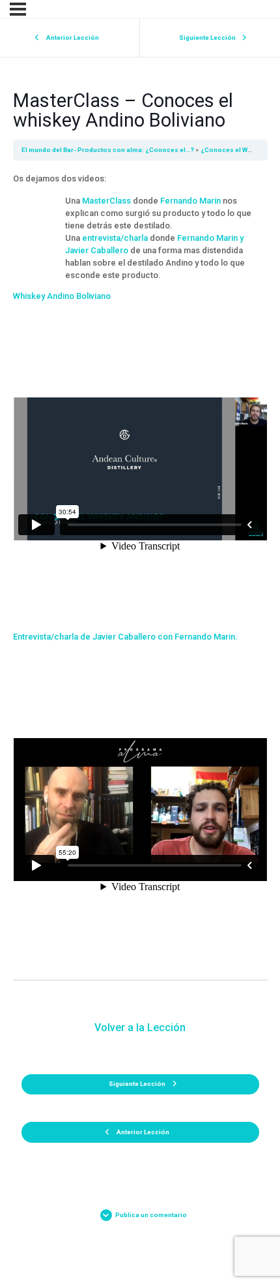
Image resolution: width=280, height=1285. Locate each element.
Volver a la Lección (140, 1027)
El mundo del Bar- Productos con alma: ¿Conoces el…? (107, 149)
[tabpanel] (140, 570)
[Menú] (18, 9)
